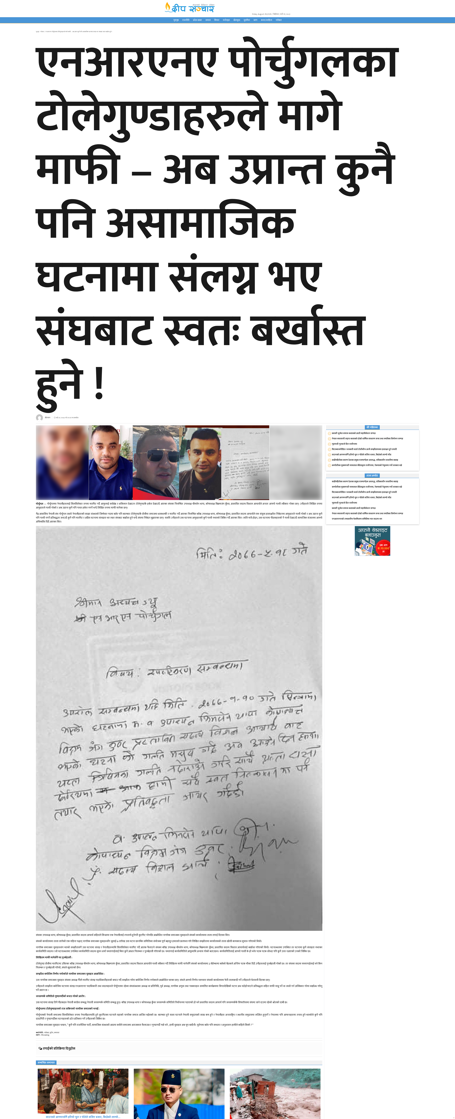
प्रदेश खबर (197, 20)
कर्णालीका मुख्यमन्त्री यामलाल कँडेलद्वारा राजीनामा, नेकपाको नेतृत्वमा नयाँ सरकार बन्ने (367, 465)
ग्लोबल (279, 20)
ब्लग (255, 20)
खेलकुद (236, 20)
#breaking (45, 1035)
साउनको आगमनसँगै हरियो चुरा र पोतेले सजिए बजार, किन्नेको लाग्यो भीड (361, 455)
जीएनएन (47, 417)
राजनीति (185, 20)
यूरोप (51, 1032)
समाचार (56, 1032)
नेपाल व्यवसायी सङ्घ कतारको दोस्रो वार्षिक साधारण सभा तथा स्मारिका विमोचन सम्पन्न (367, 439)
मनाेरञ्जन (226, 20)
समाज (208, 20)
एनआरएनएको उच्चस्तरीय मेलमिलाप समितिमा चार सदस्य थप (357, 519)
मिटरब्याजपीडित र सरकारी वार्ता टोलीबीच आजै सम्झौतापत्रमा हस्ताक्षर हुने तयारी (83, 1116)
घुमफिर (247, 20)
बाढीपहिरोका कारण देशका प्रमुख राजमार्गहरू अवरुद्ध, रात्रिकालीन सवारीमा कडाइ (365, 460)
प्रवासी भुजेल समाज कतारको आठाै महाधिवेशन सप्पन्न (354, 433)
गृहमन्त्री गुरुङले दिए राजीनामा (344, 444)
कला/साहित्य (266, 20)
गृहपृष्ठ (176, 20)
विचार (216, 20)
